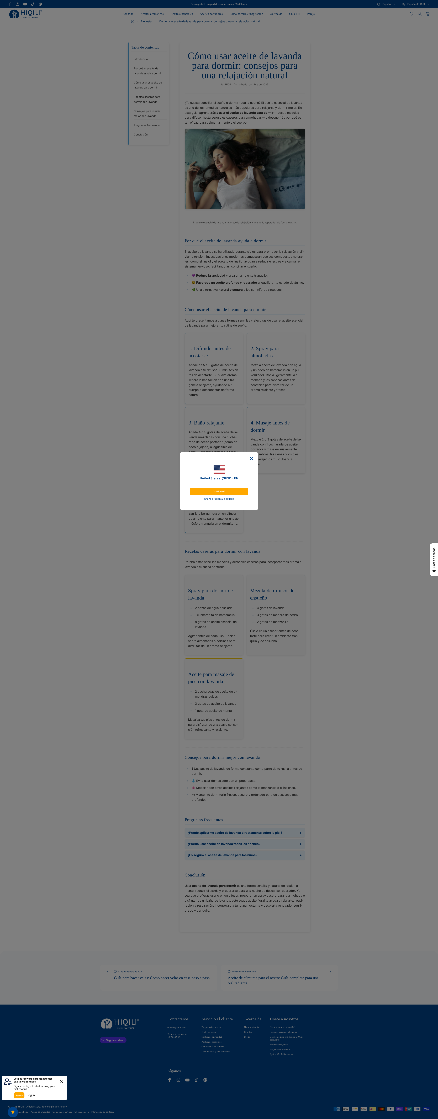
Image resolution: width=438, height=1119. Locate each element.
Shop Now (219, 491)
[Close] (251, 458)
